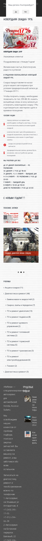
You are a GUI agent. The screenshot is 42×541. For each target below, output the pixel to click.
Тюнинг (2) (12, 366)
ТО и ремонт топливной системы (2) (18, 334)
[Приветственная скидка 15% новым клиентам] (31, 217)
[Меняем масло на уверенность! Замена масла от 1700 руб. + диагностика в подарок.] (11, 217)
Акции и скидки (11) (14, 287)
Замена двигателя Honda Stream (18, 253)
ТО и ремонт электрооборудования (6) (18, 358)
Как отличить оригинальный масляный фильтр (34, 437)
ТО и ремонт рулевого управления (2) (17, 325)
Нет (25, 12)
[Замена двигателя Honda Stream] (21, 245)
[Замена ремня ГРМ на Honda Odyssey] (28, 399)
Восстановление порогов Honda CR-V (34, 421)
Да (16, 12)
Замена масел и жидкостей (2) (20, 299)
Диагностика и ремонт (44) (17, 293)
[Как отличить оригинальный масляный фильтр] (28, 434)
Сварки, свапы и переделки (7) (21, 305)
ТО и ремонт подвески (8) (19, 317)
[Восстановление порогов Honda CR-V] (28, 419)
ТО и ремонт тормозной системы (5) (18, 343)
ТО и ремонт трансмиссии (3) (20, 350)
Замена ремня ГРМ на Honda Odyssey (34, 403)
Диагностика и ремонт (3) (17, 371)
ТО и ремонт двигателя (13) (19, 311)
